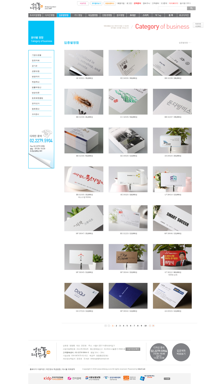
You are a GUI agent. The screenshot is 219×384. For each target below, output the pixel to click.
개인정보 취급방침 (53, 369)
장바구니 (146, 3)
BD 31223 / (124, 233)
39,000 (132, 78)
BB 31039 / (169, 78)
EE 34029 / (124, 156)
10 (146, 326)
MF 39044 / (124, 272)
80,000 (177, 272)
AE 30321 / (80, 78)
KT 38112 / (169, 272)
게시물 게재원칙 (68, 369)
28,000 (177, 78)
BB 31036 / (80, 156)
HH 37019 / (80, 311)
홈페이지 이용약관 (37, 369)
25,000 (177, 156)
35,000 (88, 78)
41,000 (88, 117)
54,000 (133, 117)
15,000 (88, 195)
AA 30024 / (169, 156)
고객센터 (155, 3)
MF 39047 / (80, 233)
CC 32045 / (124, 117)
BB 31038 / (80, 117)
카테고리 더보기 (189, 42)
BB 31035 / (80, 195)
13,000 (132, 156)
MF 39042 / (124, 311)
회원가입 (121, 3)
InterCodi (141, 369)
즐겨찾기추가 (185, 3)
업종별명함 (183, 43)
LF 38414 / (169, 195)
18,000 (132, 195)
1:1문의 (164, 3)
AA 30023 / (169, 311)
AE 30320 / (124, 195)
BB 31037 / (169, 117)
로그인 (129, 3)
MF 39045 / (80, 272)
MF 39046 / (169, 233)
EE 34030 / (124, 78)
